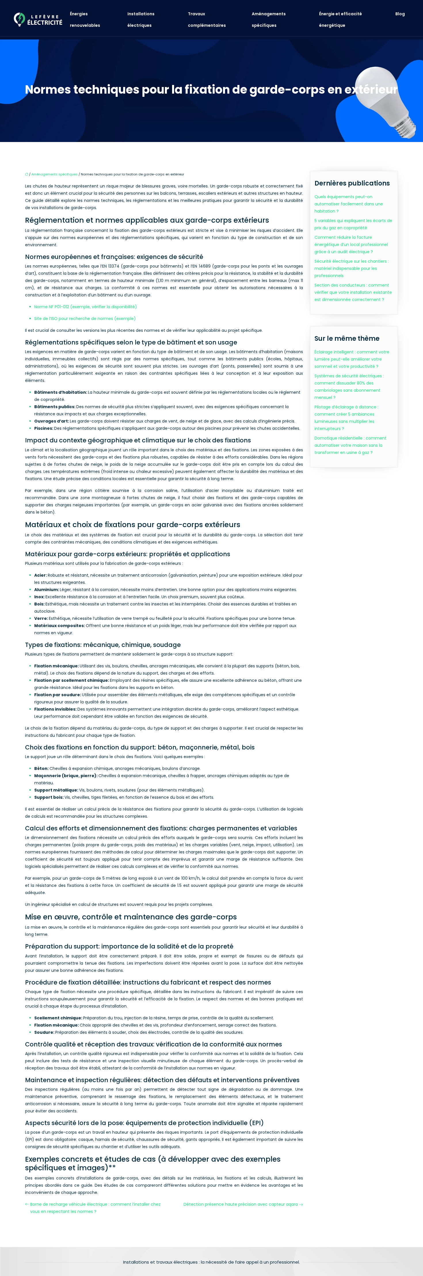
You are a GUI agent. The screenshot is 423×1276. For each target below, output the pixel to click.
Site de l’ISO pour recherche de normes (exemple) (85, 318)
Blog (400, 14)
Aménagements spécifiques (269, 19)
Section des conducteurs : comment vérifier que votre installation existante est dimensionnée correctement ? (353, 292)
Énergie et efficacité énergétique (340, 19)
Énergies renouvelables (85, 19)
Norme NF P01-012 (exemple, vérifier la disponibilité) (85, 307)
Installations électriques (141, 19)
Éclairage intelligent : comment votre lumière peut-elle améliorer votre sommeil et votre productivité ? (352, 359)
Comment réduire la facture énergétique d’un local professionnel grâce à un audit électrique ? (351, 244)
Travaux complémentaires (207, 19)
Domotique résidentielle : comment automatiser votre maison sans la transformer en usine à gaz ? (350, 445)
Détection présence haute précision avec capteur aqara (241, 1204)
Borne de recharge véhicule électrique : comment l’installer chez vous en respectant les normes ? (95, 1207)
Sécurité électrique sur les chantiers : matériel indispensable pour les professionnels (352, 268)
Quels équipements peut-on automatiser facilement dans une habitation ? (349, 204)
